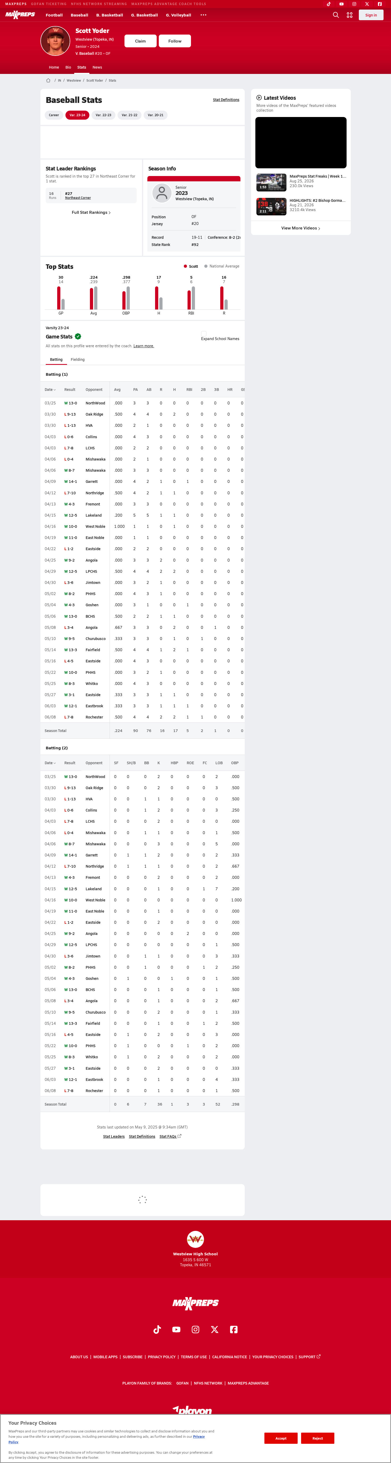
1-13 (71, 425)
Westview (74, 80)
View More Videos (299, 228)
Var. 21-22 (129, 115)
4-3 (72, 504)
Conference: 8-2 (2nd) (226, 237)
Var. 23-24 (77, 115)
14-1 (73, 481)
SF (116, 762)
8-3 (72, 683)
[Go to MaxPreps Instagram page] (195, 1330)
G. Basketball (144, 15)
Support (307, 1356)
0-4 (70, 459)
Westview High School (195, 1254)
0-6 (70, 436)
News (97, 67)
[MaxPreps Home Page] (48, 80)
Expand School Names (220, 338)
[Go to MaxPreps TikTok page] (157, 1330)
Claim (140, 41)
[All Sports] (203, 15)
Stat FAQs (168, 1136)
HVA (89, 425)
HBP (174, 762)
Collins (91, 436)
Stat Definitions (226, 99)
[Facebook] (380, 4)
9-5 (72, 638)
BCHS (90, 616)
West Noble (95, 526)
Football (54, 15)
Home (54, 67)
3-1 (72, 694)
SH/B (131, 762)
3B (216, 389)
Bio (68, 67)
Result (69, 389)
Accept (281, 1438)
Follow (174, 41)
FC (205, 762)
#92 (195, 244)
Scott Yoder (92, 30)
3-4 (70, 627)
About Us (79, 1356)
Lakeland (94, 515)
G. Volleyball (178, 15)
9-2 (72, 560)
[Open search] (336, 15)
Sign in (371, 15)
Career (54, 115)
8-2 (72, 593)
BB (146, 762)
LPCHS (91, 571)
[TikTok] (329, 4)
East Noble (95, 537)
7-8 (70, 447)
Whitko (92, 683)
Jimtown (93, 582)
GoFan (182, 1382)
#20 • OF (93, 53)
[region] (195, 1438)
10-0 (73, 526)
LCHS (90, 447)
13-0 (73, 403)
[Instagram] (354, 4)
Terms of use (194, 1356)
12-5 (73, 515)
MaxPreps (16, 4)
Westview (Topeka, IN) (95, 39)
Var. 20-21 (155, 115)
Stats (81, 67)
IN (59, 80)
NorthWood (95, 403)
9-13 (71, 414)
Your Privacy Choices (272, 1356)
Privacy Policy (162, 1356)
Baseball (79, 15)
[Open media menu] (350, 15)
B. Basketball (109, 15)
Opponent (94, 389)
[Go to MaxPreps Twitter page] (214, 1330)
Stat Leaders (114, 1136)
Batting (56, 359)
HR (229, 389)
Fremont (93, 504)
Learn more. (144, 345)
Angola (92, 560)
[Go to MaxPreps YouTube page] (176, 1330)
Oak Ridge (94, 414)
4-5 (70, 660)
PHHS (90, 593)
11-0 (73, 537)
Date (49, 389)
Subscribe (133, 1356)
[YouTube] (341, 4)
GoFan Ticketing (49, 4)
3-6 (70, 582)
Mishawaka (96, 459)
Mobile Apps (105, 1356)
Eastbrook (94, 705)
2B (203, 389)
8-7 (72, 470)
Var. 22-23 (103, 115)
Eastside (93, 548)
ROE (190, 762)
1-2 (70, 548)
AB (149, 389)
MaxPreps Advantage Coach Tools (168, 4)
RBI (189, 389)
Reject (318, 1438)
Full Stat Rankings (89, 212)
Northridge (95, 492)
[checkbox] (203, 333)
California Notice (229, 1356)
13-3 (73, 649)
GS (243, 389)
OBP (235, 762)
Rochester (94, 717)
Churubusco (96, 638)
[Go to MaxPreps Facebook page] (234, 1330)
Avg (117, 389)
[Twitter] (367, 4)
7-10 (71, 492)
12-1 (73, 705)
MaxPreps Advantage (248, 1382)
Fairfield (93, 649)
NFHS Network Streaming (99, 4)
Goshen (92, 604)
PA (135, 389)
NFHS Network (208, 1382)
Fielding (78, 359)
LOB (219, 762)
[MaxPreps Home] (20, 15)
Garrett (92, 481)
